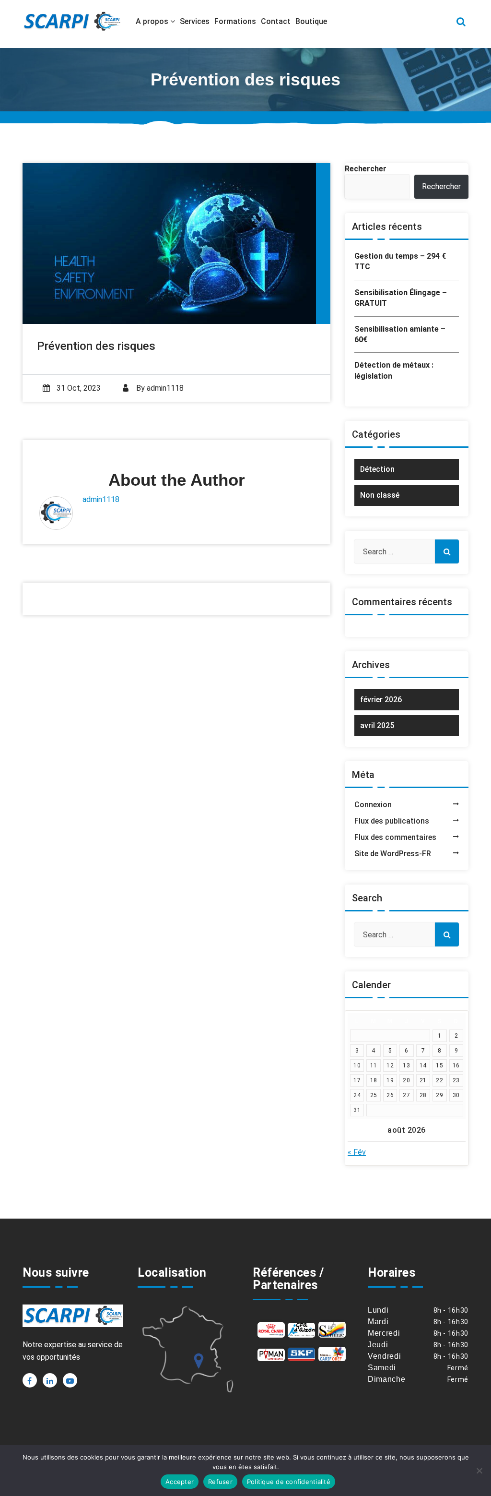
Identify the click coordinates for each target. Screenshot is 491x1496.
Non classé (379, 495)
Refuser (220, 1481)
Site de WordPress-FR (392, 853)
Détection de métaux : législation (393, 370)
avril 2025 (377, 725)
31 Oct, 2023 (78, 388)
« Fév (357, 1152)
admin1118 (165, 388)
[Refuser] (479, 1470)
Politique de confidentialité (288, 1481)
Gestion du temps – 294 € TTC (400, 261)
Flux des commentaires (395, 837)
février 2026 (381, 699)
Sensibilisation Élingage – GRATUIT (400, 298)
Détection (377, 469)
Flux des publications (391, 821)
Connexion (373, 804)
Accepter (179, 1481)
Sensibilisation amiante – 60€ (399, 334)
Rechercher (365, 168)
